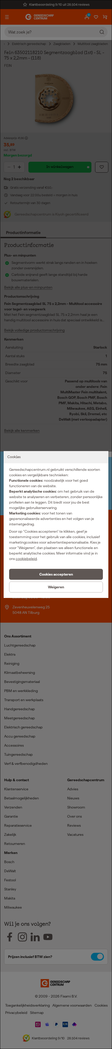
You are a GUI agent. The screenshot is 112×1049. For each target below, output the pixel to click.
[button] (56, 574)
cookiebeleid (26, 559)
